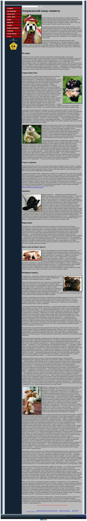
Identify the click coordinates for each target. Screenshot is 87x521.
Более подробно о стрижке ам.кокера (32, 187)
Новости (78, 515)
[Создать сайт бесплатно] (43, 520)
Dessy (84, 517)
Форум (84, 515)
